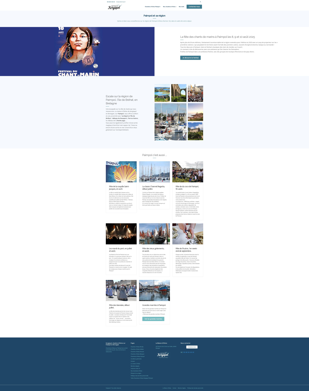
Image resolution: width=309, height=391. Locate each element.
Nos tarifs (181, 6)
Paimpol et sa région (136, 373)
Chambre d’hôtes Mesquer (137, 354)
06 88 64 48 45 (111, 2)
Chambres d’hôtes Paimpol (152, 6)
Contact (133, 361)
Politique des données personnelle (139, 375)
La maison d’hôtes (135, 363)
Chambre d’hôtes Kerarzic (137, 351)
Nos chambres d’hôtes (169, 6)
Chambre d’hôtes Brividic (137, 347)
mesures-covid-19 (135, 368)
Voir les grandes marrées (153, 319)
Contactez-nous (194, 6)
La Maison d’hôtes (167, 388)
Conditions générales (136, 359)
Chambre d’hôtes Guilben (137, 349)
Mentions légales (135, 366)
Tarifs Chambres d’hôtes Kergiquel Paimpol (142, 378)
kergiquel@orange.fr (120, 1)
